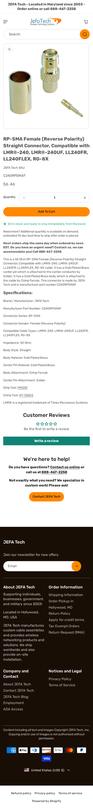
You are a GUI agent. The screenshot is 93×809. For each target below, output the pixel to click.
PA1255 (22, 388)
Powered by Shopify (46, 801)
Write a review (46, 441)
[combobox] (46, 34)
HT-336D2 (26, 395)
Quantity (9, 197)
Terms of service (70, 793)
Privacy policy (45, 793)
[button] (7, 21)
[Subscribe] (76, 566)
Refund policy (21, 793)
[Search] (85, 34)
